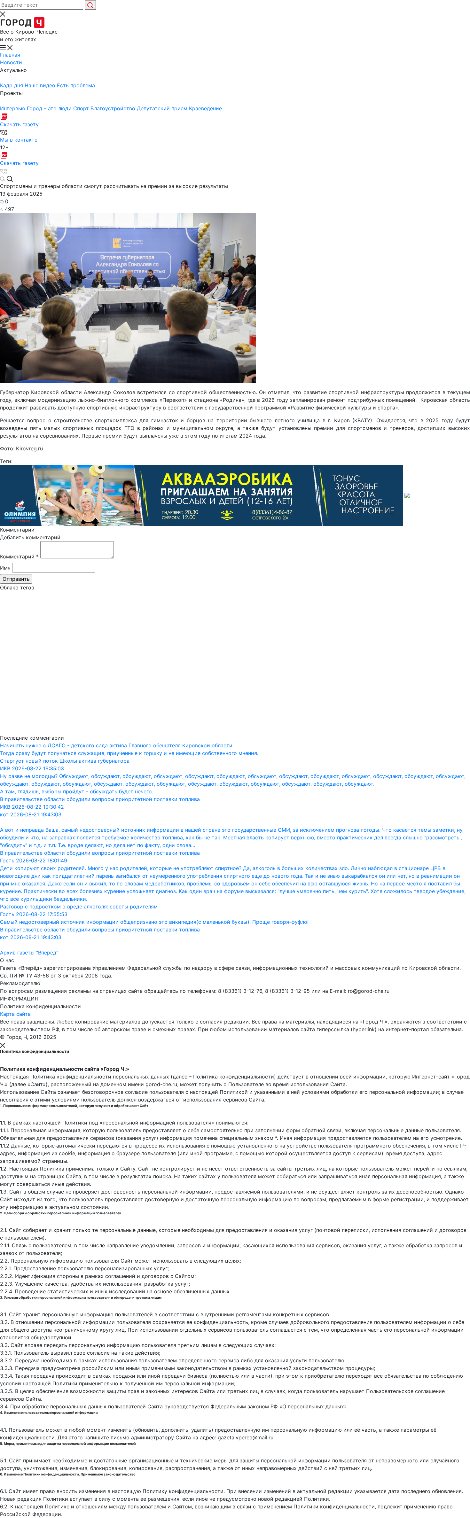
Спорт (81, 108)
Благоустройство (113, 108)
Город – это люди (50, 108)
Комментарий (19, 556)
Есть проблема (76, 85)
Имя (5, 567)
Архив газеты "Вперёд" (29, 952)
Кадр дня (12, 85)
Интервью (13, 108)
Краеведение (205, 108)
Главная (10, 54)
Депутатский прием (163, 108)
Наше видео (41, 85)
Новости (11, 62)
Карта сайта (15, 1014)
